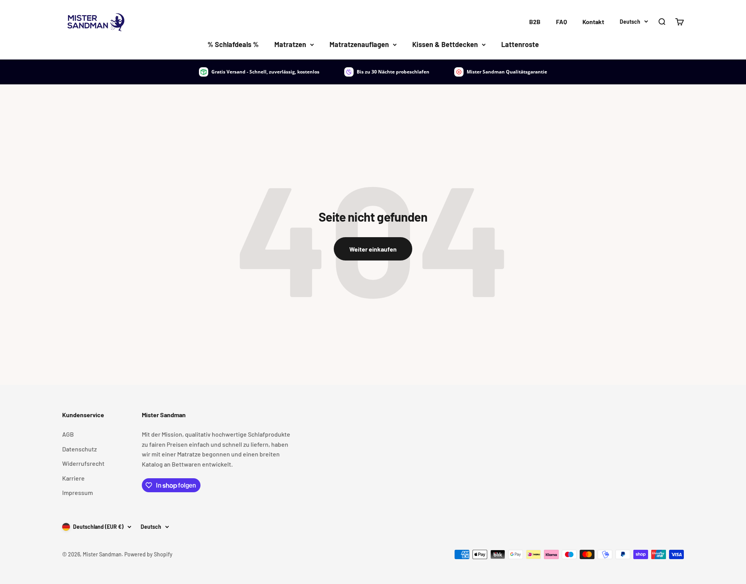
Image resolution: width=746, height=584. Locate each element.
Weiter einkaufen (373, 249)
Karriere (73, 478)
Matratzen (290, 44)
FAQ (561, 21)
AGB (68, 434)
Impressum (77, 492)
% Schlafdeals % (233, 44)
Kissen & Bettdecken (445, 44)
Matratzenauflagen (359, 44)
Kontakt (593, 21)
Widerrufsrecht (83, 463)
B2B (534, 21)
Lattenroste (520, 44)
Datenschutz (79, 449)
